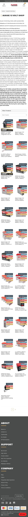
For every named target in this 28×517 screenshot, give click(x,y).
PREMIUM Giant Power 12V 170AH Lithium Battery (6, 265)
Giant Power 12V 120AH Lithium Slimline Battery (19, 199)
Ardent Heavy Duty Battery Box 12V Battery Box (6, 177)
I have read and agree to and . (14, 499)
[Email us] (2, 503)
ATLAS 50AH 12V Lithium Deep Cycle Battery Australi (20, 375)
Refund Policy (4, 482)
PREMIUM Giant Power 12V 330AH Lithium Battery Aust (7, 375)
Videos (2, 477)
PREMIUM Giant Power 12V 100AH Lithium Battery (20, 177)
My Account (4, 450)
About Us (3, 429)
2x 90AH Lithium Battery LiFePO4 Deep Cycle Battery (6, 155)
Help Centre (4, 453)
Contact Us (3, 431)
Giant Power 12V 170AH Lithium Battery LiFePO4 (19, 265)
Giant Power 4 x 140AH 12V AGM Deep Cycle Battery (7, 309)
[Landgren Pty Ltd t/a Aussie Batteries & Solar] (14, 5)
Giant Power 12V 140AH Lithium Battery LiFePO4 (19, 221)
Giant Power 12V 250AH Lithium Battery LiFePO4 (19, 331)
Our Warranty (4, 461)
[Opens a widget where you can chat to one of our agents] (23, 514)
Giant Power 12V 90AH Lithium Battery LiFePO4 (19, 133)
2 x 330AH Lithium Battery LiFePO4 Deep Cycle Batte (20, 353)
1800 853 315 (19, 58)
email (25, 56)
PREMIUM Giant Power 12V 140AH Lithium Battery (6, 221)
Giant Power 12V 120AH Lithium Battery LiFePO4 (5, 199)
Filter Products (6, 110)
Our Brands (3, 437)
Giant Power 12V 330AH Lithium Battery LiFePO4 (5, 353)
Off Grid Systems (5, 439)
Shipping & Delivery (5, 463)
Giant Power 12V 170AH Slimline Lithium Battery (5, 331)
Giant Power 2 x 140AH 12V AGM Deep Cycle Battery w (21, 243)
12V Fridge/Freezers (18, 48)
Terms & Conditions (5, 487)
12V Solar (8, 48)
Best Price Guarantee (6, 458)
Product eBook (4, 455)
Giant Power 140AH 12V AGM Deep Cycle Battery (20, 155)
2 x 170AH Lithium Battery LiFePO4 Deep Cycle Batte (20, 287)
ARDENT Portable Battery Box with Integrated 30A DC (6, 133)
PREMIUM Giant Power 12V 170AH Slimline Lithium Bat (20, 309)
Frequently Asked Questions (8, 479)
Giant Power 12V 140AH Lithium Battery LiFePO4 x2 (6, 243)
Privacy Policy (4, 485)
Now (9, 120)
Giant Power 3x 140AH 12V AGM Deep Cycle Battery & (7, 287)
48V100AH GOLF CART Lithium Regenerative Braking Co (7, 397)
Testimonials (4, 434)
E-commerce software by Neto (7, 513)
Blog (2, 474)
